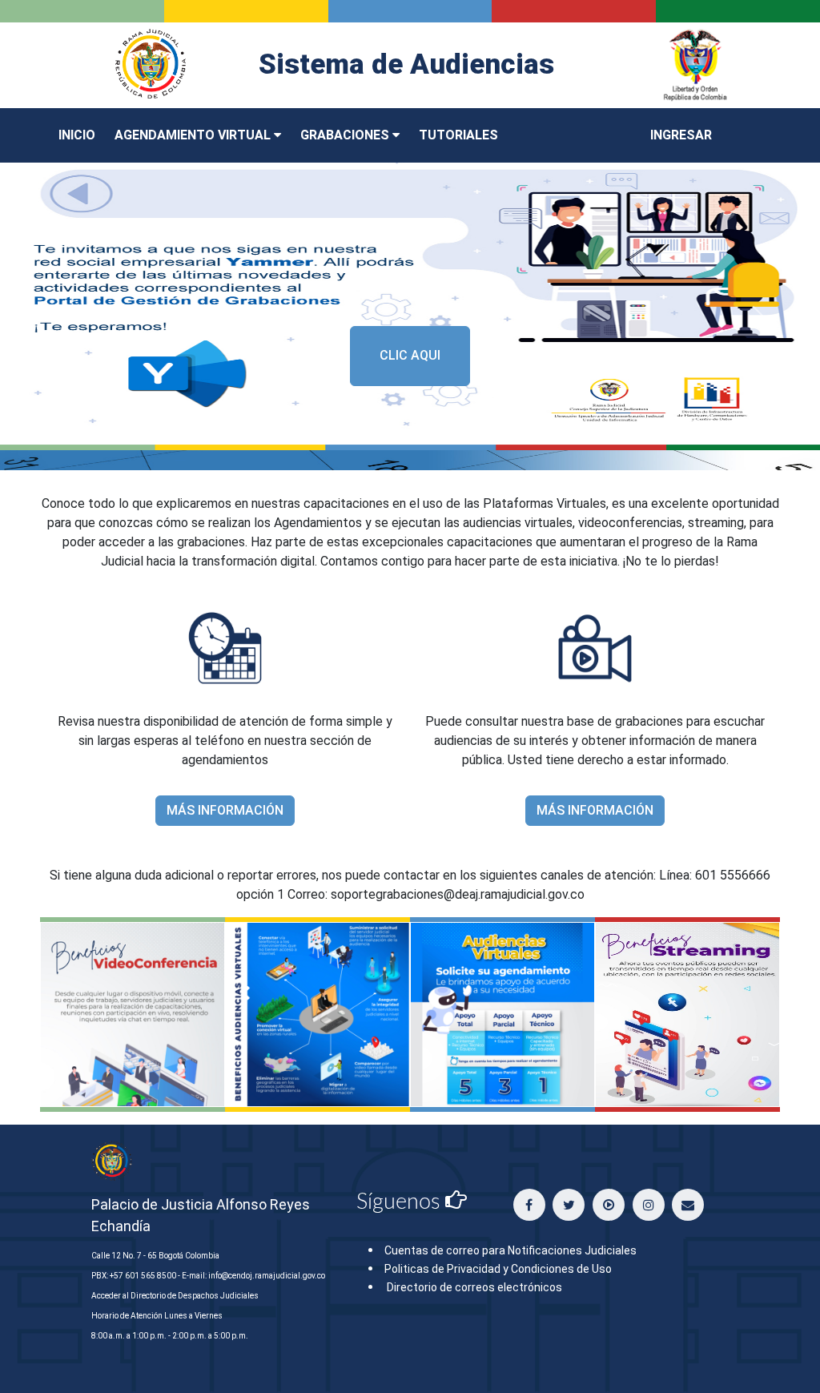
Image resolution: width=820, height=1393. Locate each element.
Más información (225, 810)
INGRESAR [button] (681, 135)
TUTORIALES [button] (458, 135)
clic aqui (410, 355)
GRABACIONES (346, 135)
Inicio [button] (76, 135)
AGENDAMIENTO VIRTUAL (194, 135)
